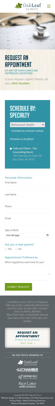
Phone (8, 206)
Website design (7, 398)
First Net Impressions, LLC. (42, 398)
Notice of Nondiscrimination (23, 403)
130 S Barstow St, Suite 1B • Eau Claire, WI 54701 (28, 154)
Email (8, 218)
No (20, 249)
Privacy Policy (15, 400)
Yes (10, 249)
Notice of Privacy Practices (34, 400)
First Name (11, 182)
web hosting (23, 398)
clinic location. (20, 83)
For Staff (40, 403)
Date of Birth (11, 230)
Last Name (10, 194)
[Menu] (49, 6)
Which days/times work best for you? (24, 262)
